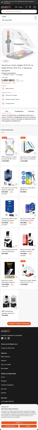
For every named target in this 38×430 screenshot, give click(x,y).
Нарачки (3, 360)
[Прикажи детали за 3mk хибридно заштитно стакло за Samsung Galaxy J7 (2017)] (10, 239)
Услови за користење (7, 348)
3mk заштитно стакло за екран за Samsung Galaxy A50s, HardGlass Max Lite (9, 189)
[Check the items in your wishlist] (26, 7)
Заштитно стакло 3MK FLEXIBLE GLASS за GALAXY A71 (27, 250)
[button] (34, 45)
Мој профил (4, 368)
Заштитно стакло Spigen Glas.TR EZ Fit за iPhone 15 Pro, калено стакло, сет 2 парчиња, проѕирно (28, 158)
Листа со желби (6, 364)
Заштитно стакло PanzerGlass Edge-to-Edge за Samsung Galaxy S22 (9, 281)
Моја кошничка (5, 356)
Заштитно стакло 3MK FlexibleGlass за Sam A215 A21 (27, 220)
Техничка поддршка (7, 385)
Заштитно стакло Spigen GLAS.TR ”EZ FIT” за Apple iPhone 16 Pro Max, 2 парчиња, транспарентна (28, 281)
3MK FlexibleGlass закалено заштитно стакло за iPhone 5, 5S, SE (9, 312)
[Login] (35, 7)
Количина (4, 85)
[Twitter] (5, 338)
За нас (3, 377)
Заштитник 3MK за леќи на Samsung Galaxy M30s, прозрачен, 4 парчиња (9, 220)
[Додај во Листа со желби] (16, 153)
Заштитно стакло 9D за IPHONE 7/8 (27, 188)
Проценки (31, 111)
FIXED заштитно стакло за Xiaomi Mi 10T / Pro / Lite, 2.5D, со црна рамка (9, 158)
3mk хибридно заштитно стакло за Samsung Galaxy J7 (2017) (9, 250)
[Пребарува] (3, 11)
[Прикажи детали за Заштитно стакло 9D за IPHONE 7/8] (28, 177)
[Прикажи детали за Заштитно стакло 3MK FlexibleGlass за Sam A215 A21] (28, 208)
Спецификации (19, 111)
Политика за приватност (9, 344)
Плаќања (4, 381)
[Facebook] (2, 338)
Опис (6, 111)
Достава (3, 389)
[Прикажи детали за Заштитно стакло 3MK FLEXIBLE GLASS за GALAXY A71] (28, 239)
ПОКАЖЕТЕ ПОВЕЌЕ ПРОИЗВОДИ (19, 323)
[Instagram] (8, 338)
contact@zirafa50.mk (7, 401)
